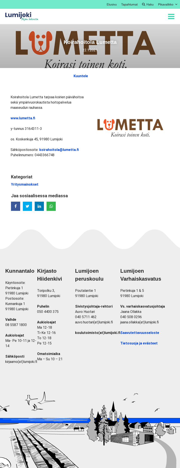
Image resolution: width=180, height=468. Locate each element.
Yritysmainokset (24, 184)
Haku (150, 4)
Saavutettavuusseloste (139, 333)
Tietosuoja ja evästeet (139, 343)
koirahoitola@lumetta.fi (59, 150)
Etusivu (112, 4)
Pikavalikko (165, 4)
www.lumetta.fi (23, 118)
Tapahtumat (129, 4)
